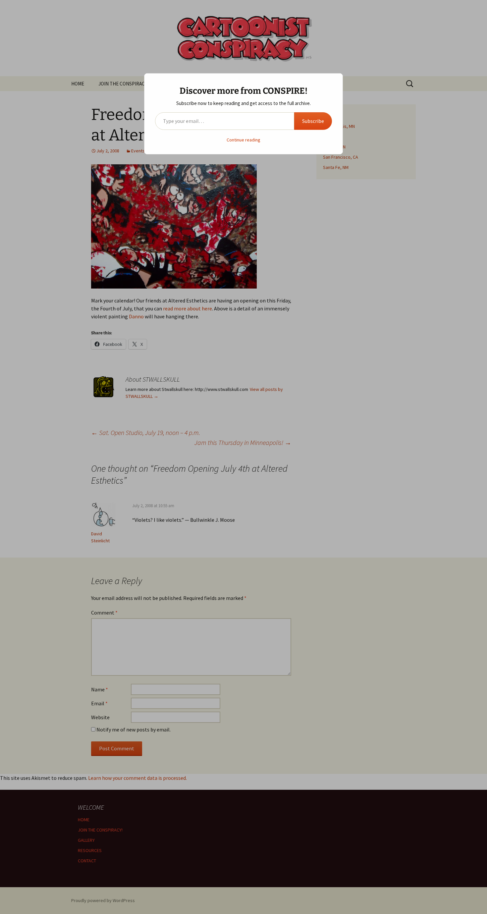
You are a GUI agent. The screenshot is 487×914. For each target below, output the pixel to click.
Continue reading (243, 140)
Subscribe (313, 121)
